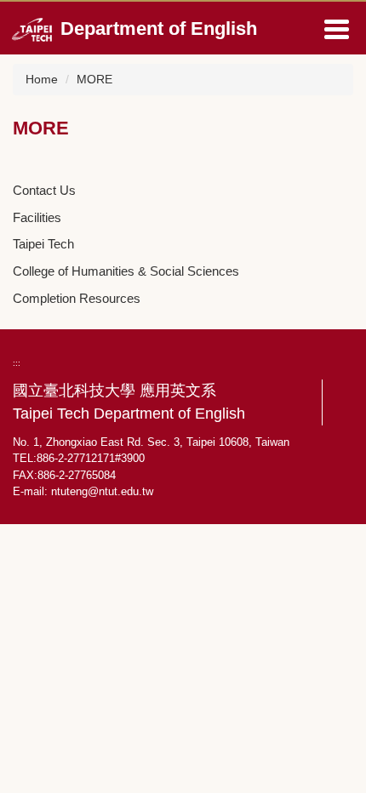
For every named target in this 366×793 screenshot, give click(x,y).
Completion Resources (76, 298)
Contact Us (44, 190)
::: (16, 363)
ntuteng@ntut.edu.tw (102, 491)
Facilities (37, 217)
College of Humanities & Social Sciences (126, 271)
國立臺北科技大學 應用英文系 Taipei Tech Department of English (129, 402)
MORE (94, 79)
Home (42, 79)
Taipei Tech (43, 244)
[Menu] (336, 29)
